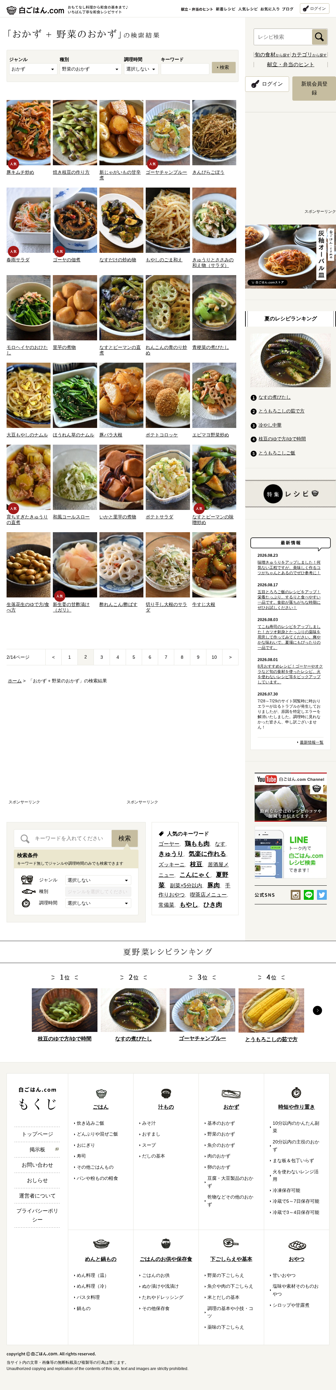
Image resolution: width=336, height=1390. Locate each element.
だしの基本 (153, 1155)
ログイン (318, 8)
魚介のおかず (221, 1145)
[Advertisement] (64, 748)
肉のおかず (218, 1155)
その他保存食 (156, 1308)
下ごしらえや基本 (231, 1259)
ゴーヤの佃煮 (66, 259)
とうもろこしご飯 (277, 452)
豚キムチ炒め (20, 172)
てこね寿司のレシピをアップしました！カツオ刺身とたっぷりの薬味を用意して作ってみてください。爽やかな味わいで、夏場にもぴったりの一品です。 (289, 637)
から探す (272, 55)
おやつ (296, 1259)
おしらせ (37, 1180)
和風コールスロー (71, 516)
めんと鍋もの (100, 1259)
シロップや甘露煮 (291, 1305)
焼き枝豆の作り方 (71, 172)
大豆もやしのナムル (27, 434)
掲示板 (37, 1149)
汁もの (166, 1107)
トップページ (37, 1134)
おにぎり (86, 1145)
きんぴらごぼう (208, 172)
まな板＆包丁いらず (293, 1160)
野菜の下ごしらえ (225, 1275)
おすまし (151, 1134)
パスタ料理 (88, 1297)
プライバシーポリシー (37, 1215)
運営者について (37, 1196)
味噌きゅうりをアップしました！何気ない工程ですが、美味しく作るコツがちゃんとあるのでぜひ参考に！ (289, 567)
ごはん (101, 1107)
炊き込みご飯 (90, 1123)
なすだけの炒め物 (117, 259)
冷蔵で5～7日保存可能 (296, 1201)
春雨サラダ (18, 259)
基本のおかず (221, 1123)
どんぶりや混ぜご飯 (97, 1134)
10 (214, 657)
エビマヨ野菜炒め (210, 434)
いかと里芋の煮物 (117, 516)
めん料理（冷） (93, 1286)
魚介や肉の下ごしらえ (230, 1286)
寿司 (81, 1155)
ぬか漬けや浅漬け (160, 1286)
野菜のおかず (221, 1134)
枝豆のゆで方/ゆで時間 (282, 438)
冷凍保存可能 (286, 1190)
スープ (149, 1145)
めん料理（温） (93, 1275)
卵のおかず (218, 1167)
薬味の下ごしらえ (225, 1327)
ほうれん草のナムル (73, 434)
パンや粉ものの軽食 (97, 1178)
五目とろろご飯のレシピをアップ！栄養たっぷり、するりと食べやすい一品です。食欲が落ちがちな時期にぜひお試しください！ (289, 600)
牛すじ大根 (203, 604)
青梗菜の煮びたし (210, 347)
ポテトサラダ (159, 516)
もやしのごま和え (164, 259)
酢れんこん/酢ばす (118, 604)
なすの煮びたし (275, 397)
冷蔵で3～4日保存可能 (296, 1212)
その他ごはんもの (95, 1167)
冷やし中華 (270, 425)
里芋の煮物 (64, 347)
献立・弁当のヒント (290, 64)
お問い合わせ (37, 1165)
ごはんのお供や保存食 (166, 1259)
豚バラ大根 (110, 434)
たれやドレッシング (162, 1297)
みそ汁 (149, 1123)
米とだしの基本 (223, 1297)
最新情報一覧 (312, 742)
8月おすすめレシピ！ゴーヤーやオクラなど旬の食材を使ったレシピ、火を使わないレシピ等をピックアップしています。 (290, 674)
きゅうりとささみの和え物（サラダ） (213, 262)
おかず (231, 1107)
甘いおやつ (284, 1275)
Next (317, 1010)
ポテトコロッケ (162, 434)
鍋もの (84, 1308)
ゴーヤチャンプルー (166, 172)
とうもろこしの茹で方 (281, 410)
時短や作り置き (296, 1107)
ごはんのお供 (156, 1275)
